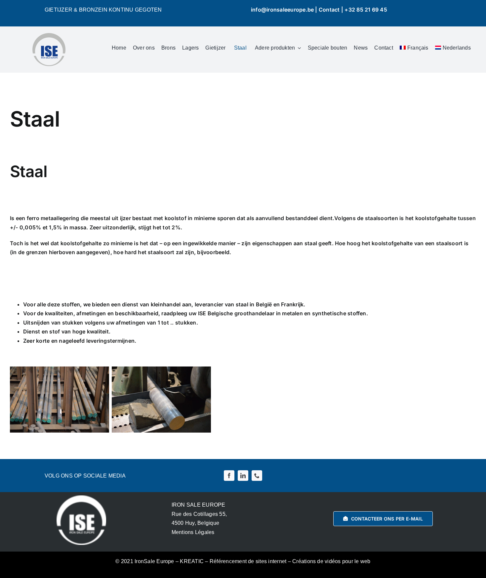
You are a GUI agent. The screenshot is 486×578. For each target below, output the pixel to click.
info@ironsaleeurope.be (282, 9)
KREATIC (192, 561)
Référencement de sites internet (248, 561)
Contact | (331, 9)
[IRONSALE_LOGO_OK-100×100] (48, 35)
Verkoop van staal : (80, 273)
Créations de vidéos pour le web (331, 561)
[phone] (257, 475)
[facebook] (229, 475)
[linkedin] (243, 475)
